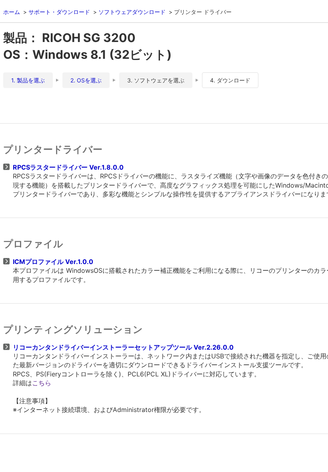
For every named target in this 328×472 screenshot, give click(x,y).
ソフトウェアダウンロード (132, 11)
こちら (41, 383)
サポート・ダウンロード (59, 11)
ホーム (11, 11)
